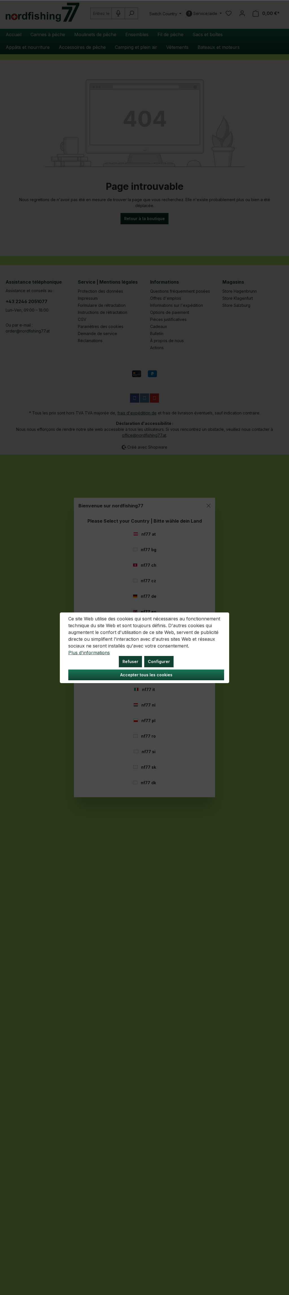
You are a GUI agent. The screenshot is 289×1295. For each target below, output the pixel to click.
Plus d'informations (89, 652)
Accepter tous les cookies (146, 674)
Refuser (130, 661)
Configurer (159, 661)
